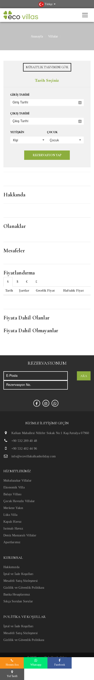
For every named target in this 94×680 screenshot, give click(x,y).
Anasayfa (37, 36)
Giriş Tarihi (19, 94)
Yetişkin (17, 132)
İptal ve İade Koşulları (18, 574)
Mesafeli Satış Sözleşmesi (20, 580)
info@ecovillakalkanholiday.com (33, 456)
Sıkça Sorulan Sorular (18, 601)
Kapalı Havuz (12, 521)
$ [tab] (17, 281)
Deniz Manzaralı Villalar (19, 535)
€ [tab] (27, 281)
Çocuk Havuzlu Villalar (19, 501)
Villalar (53, 36)
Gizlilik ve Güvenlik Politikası (23, 587)
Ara (83, 376)
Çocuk (52, 132)
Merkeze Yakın (13, 508)
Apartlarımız (11, 542)
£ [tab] (36, 281)
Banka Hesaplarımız (16, 594)
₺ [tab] (8, 281)
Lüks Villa (10, 515)
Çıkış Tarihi (19, 113)
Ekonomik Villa (14, 487)
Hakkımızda (11, 567)
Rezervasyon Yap (47, 155)
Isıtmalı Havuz (13, 528)
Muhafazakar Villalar (17, 480)
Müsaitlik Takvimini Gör (47, 67)
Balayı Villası (12, 494)
